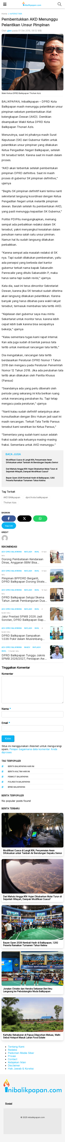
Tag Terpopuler (11, 761)
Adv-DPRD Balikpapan (12, 552)
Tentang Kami (16, 1046)
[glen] (6, 538)
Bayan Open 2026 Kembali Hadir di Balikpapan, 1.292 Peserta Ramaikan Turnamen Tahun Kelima (30, 944)
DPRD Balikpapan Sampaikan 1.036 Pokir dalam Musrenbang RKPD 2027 (22, 637)
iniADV (27, 647)
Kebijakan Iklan (17, 1062)
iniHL (37, 552)
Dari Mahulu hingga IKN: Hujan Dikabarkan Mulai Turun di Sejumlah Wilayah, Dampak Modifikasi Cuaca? (32, 897)
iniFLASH (28, 552)
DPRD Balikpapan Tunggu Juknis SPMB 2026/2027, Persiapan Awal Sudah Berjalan (24, 657)
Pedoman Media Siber (21, 1052)
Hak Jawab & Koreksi (21, 1068)
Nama (6, 708)
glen (9, 30)
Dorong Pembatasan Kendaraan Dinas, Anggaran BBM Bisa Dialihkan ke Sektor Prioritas (22, 561)
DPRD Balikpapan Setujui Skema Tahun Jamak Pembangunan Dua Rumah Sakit (23, 599)
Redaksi (12, 1049)
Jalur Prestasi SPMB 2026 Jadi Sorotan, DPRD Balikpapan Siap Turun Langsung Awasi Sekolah (22, 618)
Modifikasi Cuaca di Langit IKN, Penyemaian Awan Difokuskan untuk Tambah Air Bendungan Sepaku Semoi (32, 851)
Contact (12, 1059)
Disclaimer (14, 1065)
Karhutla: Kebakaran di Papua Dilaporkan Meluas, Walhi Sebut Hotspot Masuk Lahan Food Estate (31, 1036)
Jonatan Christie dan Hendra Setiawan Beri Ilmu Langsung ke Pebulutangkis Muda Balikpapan (27, 990)
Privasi (12, 1056)
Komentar (7, 673)
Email (6, 722)
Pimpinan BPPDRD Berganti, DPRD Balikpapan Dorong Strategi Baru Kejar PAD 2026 (24, 580)
